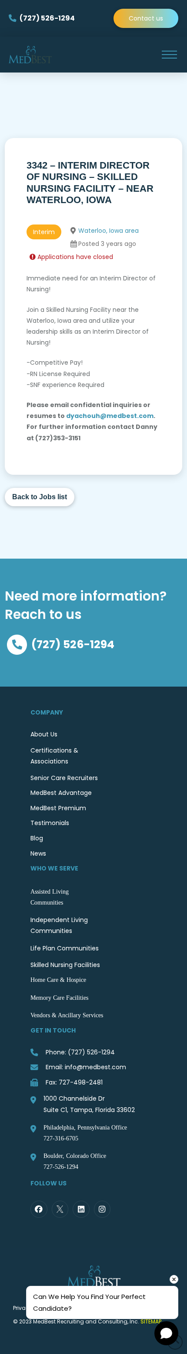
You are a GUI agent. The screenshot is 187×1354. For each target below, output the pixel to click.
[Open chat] (166, 1333)
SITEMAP (150, 1321)
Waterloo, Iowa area (108, 230)
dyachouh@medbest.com (110, 415)
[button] (169, 54)
